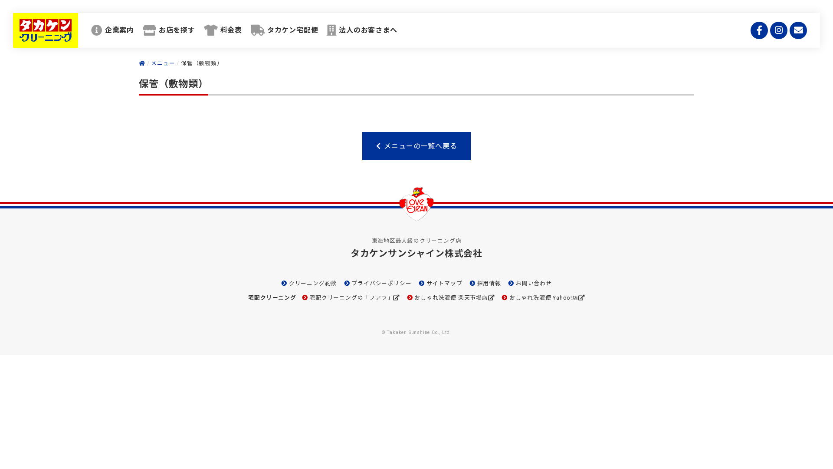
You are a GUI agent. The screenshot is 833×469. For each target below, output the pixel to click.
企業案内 (119, 30)
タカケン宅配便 (292, 30)
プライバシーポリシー (381, 283)
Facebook (759, 30)
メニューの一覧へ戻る (420, 146)
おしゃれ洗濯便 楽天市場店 (451, 297)
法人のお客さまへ (368, 30)
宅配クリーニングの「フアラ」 (351, 297)
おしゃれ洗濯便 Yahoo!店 (543, 297)
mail (798, 30)
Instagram (778, 30)
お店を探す (177, 30)
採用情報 (489, 283)
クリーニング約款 (313, 283)
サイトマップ (444, 283)
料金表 (231, 30)
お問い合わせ (533, 283)
